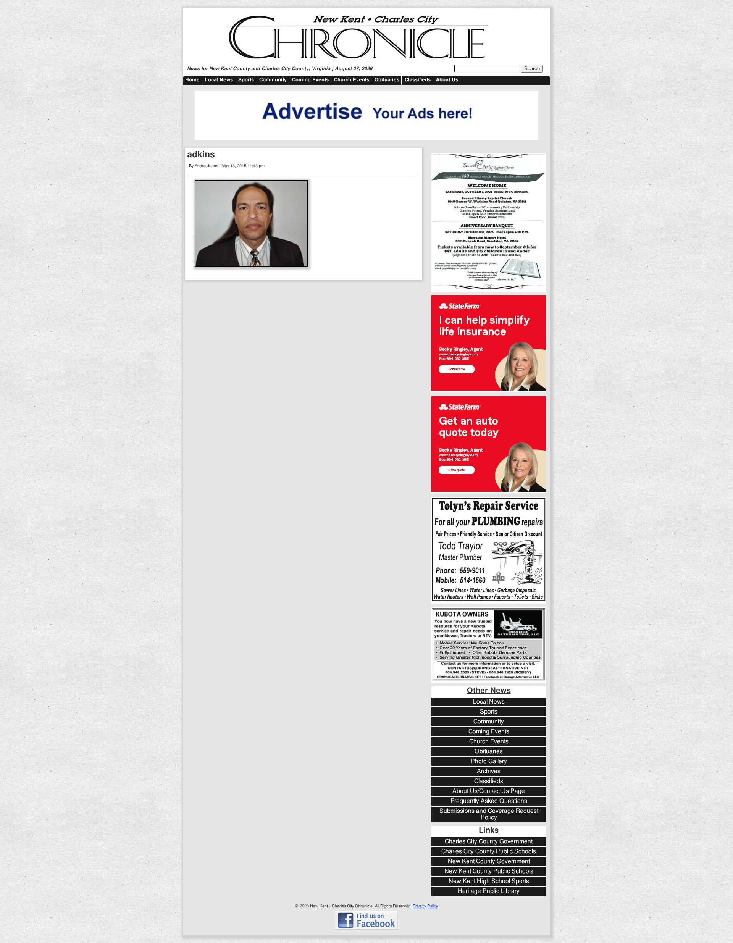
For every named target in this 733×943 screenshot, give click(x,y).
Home (192, 80)
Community (273, 80)
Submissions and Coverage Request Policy (488, 814)
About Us (447, 80)
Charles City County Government (489, 842)
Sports (246, 80)
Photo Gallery (489, 761)
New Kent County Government (489, 861)
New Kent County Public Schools (488, 871)
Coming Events (310, 80)
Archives (489, 771)
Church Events (351, 80)
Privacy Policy (425, 906)
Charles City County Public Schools (488, 851)
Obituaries (387, 80)
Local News (219, 80)
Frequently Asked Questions (488, 801)
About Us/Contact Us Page (488, 791)
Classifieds (418, 80)
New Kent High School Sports (489, 881)
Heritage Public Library (489, 891)
